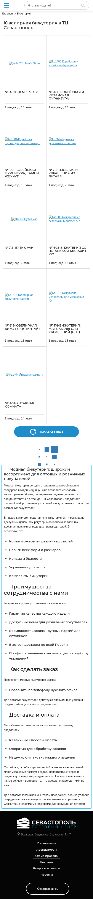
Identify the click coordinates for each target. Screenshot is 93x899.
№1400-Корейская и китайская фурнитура (66, 95)
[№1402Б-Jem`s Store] (24, 63)
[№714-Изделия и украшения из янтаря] (68, 141)
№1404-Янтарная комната (19, 405)
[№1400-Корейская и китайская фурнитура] (68, 63)
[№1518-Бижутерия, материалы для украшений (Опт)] (68, 297)
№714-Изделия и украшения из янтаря (63, 173)
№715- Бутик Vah (19, 248)
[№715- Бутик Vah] (24, 219)
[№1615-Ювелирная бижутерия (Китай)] (24, 297)
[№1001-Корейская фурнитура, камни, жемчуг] (24, 141)
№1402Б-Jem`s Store (22, 92)
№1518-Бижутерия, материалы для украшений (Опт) (64, 329)
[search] (83, 5)
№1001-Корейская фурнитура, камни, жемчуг (22, 173)
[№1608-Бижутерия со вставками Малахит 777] (68, 219)
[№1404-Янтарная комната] (24, 375)
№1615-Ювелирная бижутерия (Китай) (22, 327)
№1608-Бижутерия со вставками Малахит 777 (68, 251)
